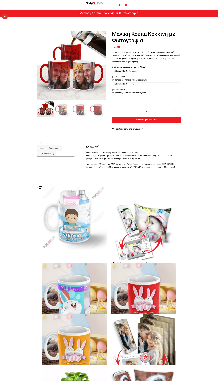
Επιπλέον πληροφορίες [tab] (49, 148)
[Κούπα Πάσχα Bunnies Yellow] (74, 346)
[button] (127, 129)
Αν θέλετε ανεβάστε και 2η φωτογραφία (129, 80)
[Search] (130, 4)
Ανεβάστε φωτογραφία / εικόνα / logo (129, 67)
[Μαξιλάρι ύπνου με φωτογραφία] (143, 231)
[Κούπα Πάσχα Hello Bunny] (74, 295)
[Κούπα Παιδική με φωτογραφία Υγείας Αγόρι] (74, 218)
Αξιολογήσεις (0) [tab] (47, 154)
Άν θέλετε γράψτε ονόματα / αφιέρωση (129, 93)
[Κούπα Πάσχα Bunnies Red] (143, 295)
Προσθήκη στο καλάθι (146, 120)
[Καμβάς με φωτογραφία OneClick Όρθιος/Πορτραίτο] (143, 346)
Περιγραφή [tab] (44, 142)
